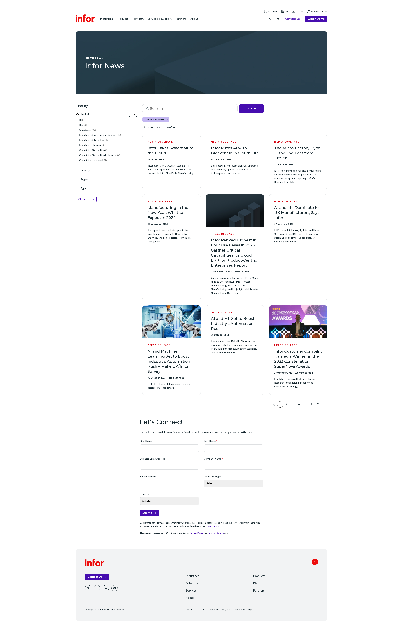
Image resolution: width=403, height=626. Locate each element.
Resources (273, 11)
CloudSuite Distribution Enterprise (100, 155)
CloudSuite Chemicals (92, 145)
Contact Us (292, 18)
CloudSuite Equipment (93, 160)
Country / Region (213, 476)
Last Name (210, 441)
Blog (288, 11)
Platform (138, 18)
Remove (167, 119)
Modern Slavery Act (220, 609)
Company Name (212, 459)
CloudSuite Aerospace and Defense (100, 135)
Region (84, 179)
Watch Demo (316, 18)
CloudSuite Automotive (94, 140)
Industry (85, 170)
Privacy (189, 609)
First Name (146, 441)
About (194, 18)
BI (82, 120)
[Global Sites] (278, 19)
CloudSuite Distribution (94, 150)
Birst (84, 125)
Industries (106, 18)
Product (85, 114)
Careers (300, 11)
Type (83, 188)
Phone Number (148, 476)
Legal (201, 609)
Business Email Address (152, 459)
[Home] (85, 18)
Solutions (192, 583)
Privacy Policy (212, 526)
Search (251, 108)
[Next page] (324, 404)
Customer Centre (319, 11)
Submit (147, 512)
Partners (180, 18)
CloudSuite (87, 130)
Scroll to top (315, 562)
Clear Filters (86, 199)
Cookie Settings (243, 609)
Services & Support (160, 18)
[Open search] (270, 19)
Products (122, 18)
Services (191, 590)
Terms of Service (215, 533)
